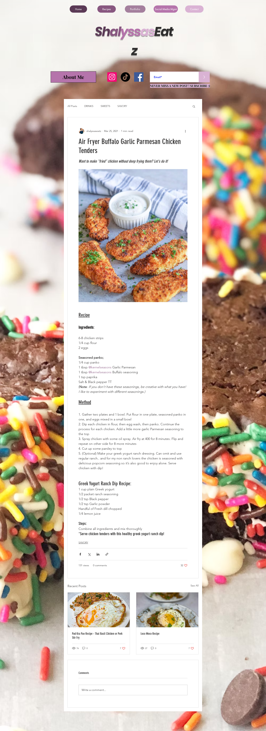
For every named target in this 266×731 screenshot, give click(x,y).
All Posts (72, 106)
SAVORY (122, 106)
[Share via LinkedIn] (98, 554)
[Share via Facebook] (80, 554)
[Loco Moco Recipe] (167, 609)
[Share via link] (107, 554)
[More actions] (185, 131)
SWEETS (105, 106)
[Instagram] (112, 77)
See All (195, 585)
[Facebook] (138, 77)
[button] (194, 106)
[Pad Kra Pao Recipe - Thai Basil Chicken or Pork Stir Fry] (99, 609)
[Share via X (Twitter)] (89, 554)
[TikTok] (125, 77)
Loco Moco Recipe (150, 634)
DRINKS (88, 106)
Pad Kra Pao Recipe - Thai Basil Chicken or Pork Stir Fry (97, 636)
